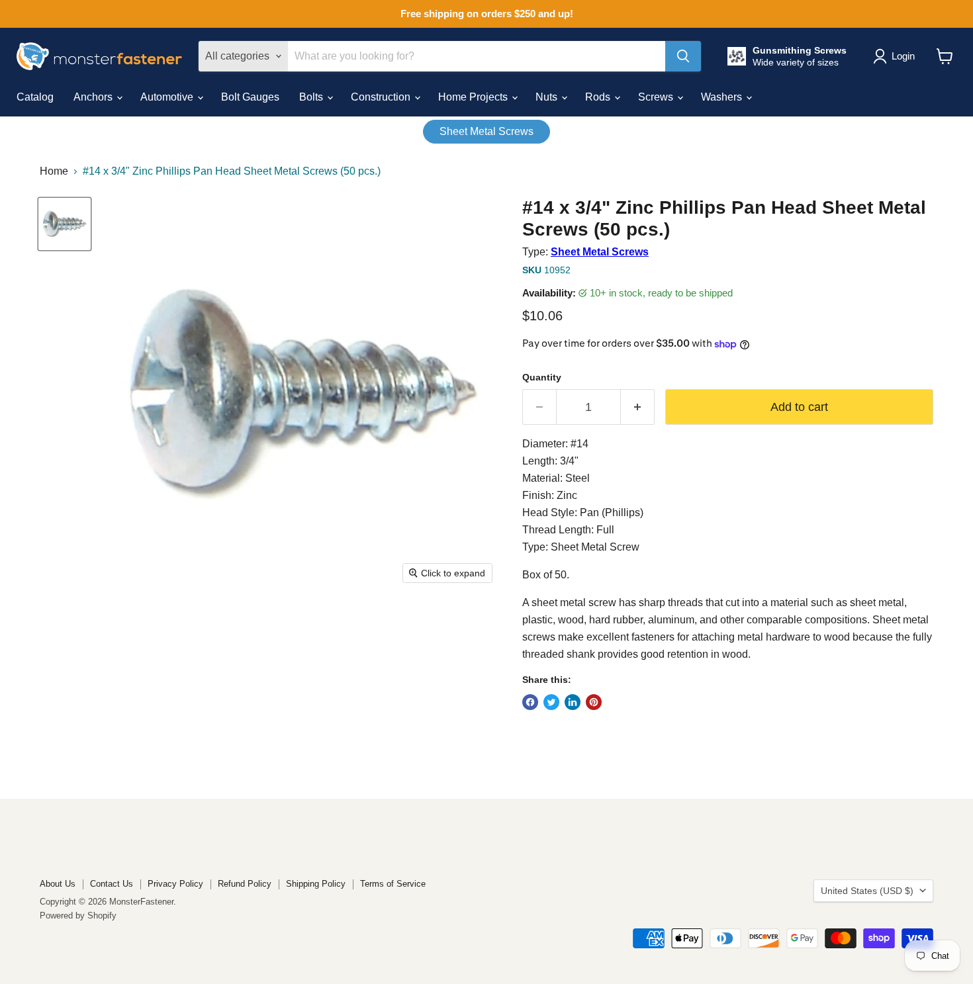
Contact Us (111, 884)
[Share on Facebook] (530, 702)
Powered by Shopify (78, 915)
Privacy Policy (175, 884)
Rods (599, 97)
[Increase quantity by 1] (638, 407)
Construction (382, 97)
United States (867, 890)
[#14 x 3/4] (64, 224)
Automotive (168, 97)
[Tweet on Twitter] (551, 702)
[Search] (683, 56)
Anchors (94, 97)
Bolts (312, 97)
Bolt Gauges (250, 97)
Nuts (547, 97)
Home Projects (474, 97)
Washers (723, 97)
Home (54, 171)
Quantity (541, 377)
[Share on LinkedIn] (572, 702)
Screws (657, 97)
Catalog (35, 97)
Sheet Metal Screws (486, 131)
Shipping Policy (316, 884)
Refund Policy (244, 884)
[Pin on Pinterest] (594, 702)
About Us (57, 884)
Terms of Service (393, 884)
